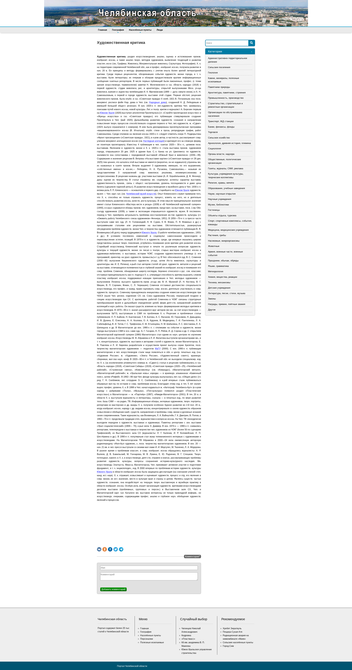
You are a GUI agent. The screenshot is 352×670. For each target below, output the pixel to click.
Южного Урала (149, 232)
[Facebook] (110, 549)
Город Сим (228, 646)
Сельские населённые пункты (238, 642)
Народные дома (157, 102)
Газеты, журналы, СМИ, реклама (225, 168)
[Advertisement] (149, 523)
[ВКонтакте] (99, 549)
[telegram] (121, 549)
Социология (214, 148)
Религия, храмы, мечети (221, 182)
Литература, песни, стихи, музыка (226, 293)
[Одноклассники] (104, 549)
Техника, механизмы (219, 282)
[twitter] (115, 549)
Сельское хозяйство (219, 137)
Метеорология (215, 271)
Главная (102, 30)
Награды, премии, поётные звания (226, 304)
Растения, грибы (217, 235)
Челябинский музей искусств (141, 194)
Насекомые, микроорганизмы (224, 241)
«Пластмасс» (188, 639)
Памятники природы (219, 87)
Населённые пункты (140, 30)
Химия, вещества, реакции (222, 277)
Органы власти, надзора (221, 154)
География (118, 30)
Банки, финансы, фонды (221, 127)
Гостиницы (214, 210)
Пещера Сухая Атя (232, 632)
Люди (160, 30)
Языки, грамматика (218, 266)
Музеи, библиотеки (218, 204)
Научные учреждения (219, 199)
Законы (212, 298)
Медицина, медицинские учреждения (228, 230)
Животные (213, 246)
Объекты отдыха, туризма (222, 215)
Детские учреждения (219, 288)
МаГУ (158, 348)
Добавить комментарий (113, 589)
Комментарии (192, 556)
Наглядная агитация (153, 141)
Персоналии (146, 639)
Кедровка (186, 635)
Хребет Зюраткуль (232, 628)
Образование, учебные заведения (226, 188)
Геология (213, 72)
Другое (211, 309)
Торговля (213, 132)
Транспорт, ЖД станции (221, 121)
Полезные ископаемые (152, 642)
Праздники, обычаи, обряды (223, 260)
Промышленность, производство (226, 98)
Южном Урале (107, 113)
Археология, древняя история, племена (229, 143)
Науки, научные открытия (222, 193)
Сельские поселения (219, 67)
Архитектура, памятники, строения (227, 92)
